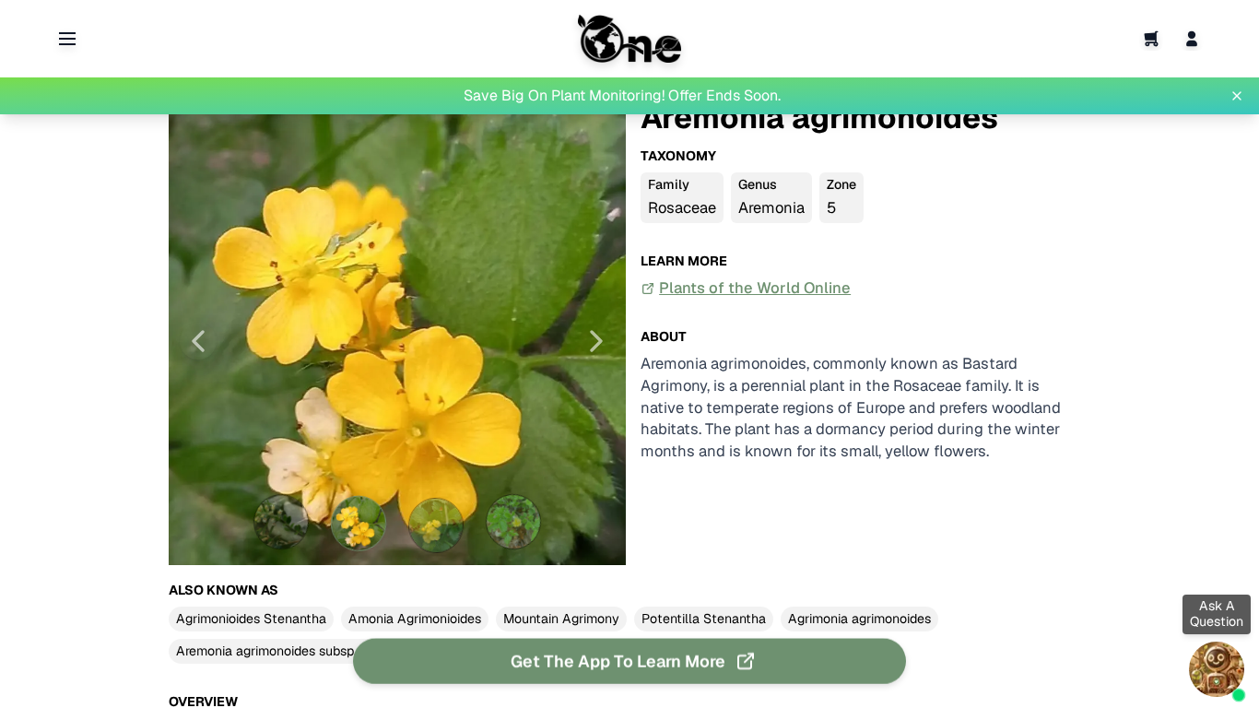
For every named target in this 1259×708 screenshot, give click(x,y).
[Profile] (1192, 39)
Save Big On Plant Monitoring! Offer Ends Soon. (622, 95)
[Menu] (67, 39)
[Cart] (1151, 39)
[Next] (596, 341)
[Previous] (198, 341)
